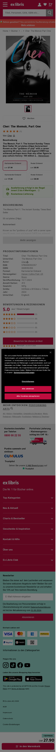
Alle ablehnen (28, 389)
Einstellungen (28, 382)
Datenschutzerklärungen (24, 373)
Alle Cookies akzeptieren (28, 396)
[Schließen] (50, 352)
